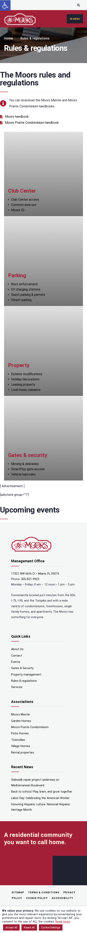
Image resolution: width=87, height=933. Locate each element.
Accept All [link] (11, 927)
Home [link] (8, 38)
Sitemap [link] (18, 892)
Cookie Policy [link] (37, 898)
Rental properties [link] (22, 752)
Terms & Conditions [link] (43, 892)
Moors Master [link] (20, 714)
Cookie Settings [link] (50, 927)
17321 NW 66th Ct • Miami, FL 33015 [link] (35, 573)
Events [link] (15, 662)
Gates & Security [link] (22, 668)
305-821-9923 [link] (30, 579)
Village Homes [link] (20, 746)
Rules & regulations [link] (24, 681)
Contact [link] (16, 655)
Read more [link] (62, 921)
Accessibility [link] (62, 898)
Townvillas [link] (18, 740)
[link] (5, 5)
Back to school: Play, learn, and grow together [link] (41, 791)
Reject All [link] (29, 927)
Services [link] (16, 687)
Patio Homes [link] (20, 733)
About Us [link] (17, 649)
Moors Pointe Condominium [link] (30, 727)
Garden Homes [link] (21, 721)
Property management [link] (26, 674)
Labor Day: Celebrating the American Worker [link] (40, 798)
